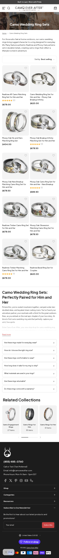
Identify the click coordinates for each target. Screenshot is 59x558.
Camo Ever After (32, 548)
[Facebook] (5, 480)
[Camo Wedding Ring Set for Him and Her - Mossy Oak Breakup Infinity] (43, 78)
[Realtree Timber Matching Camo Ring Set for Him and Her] (15, 252)
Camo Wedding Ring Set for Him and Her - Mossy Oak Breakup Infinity (42, 97)
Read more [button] (6, 335)
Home (4, 33)
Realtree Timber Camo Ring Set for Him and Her (15, 226)
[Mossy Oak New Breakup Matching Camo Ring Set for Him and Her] (15, 166)
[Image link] (11, 419)
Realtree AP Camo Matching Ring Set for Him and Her (14, 95)
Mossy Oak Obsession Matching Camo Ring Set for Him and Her (42, 228)
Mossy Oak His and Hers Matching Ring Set (12, 139)
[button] (9, 8)
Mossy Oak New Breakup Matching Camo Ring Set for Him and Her (14, 184)
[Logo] (29, 8)
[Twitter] (10, 480)
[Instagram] (21, 480)
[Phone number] (31, 480)
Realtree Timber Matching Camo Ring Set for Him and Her (15, 269)
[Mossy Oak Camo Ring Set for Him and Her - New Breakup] (43, 166)
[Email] (26, 480)
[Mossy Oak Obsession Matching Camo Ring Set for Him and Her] (43, 209)
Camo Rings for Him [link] (29, 426)
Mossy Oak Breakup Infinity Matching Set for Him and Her (42, 139)
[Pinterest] (16, 480)
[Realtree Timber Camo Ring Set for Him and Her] (15, 209)
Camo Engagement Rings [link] (11, 426)
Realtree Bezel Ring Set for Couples (41, 269)
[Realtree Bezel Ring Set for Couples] (43, 252)
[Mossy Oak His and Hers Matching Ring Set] (15, 122)
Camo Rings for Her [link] (48, 425)
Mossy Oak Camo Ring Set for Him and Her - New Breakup (42, 183)
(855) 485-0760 (13, 461)
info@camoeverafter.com (20, 470)
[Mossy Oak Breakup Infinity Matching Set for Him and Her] (43, 122)
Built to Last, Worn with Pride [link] (29, 2)
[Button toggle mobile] (3, 8)
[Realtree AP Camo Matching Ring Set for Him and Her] (15, 78)
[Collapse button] (29, 342)
